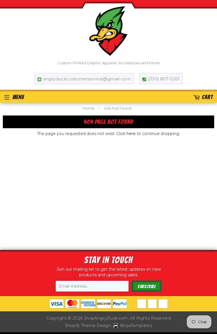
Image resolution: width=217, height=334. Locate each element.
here (131, 133)
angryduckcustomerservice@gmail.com (87, 79)
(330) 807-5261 (163, 79)
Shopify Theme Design (88, 325)
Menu (18, 97)
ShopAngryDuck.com (106, 318)
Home (88, 108)
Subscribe (147, 286)
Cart (207, 97)
